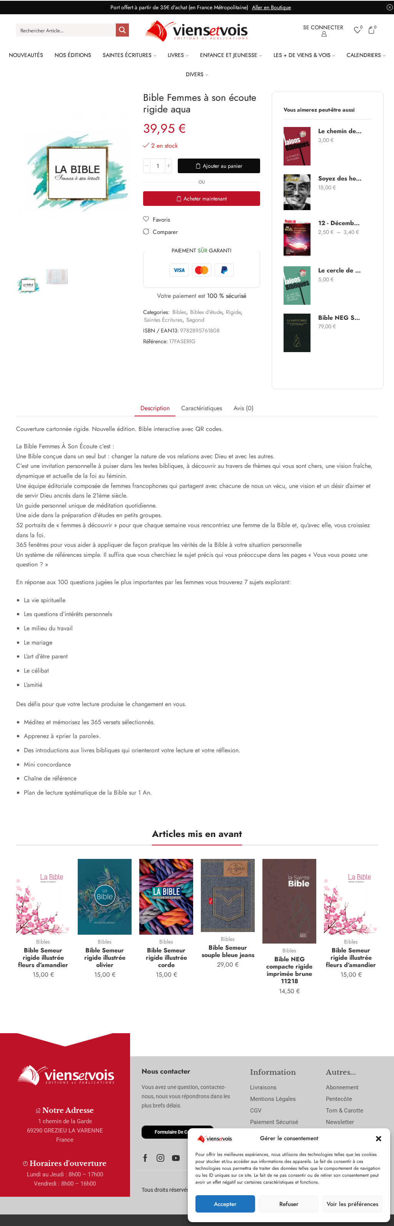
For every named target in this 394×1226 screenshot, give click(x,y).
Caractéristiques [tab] (201, 408)
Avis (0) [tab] (244, 408)
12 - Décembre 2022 (340, 223)
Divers (195, 74)
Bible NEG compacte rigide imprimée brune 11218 (289, 970)
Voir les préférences (352, 1204)
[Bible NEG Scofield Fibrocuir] (297, 333)
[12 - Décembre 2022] (297, 238)
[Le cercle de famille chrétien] (297, 285)
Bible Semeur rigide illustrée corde (166, 957)
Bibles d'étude (206, 312)
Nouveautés (26, 55)
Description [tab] (155, 408)
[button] (378, 1138)
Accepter (225, 1204)
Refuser (289, 1204)
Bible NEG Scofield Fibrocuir (340, 318)
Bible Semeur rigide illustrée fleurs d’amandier (43, 957)
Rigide (233, 312)
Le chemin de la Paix (340, 131)
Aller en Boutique (271, 7)
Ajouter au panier (222, 166)
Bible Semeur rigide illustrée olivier (104, 957)
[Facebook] (145, 1158)
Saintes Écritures (127, 55)
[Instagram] (160, 1158)
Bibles (179, 312)
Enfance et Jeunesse (228, 55)
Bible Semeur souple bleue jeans (228, 951)
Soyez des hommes (340, 178)
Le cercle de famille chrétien (340, 270)
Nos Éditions (73, 55)
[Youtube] (176, 1158)
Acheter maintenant (205, 198)
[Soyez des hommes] (297, 192)
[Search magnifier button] (122, 30)
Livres (176, 55)
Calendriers (364, 55)
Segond (195, 320)
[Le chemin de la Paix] (297, 146)
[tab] (155, 408)
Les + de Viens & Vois (302, 55)
